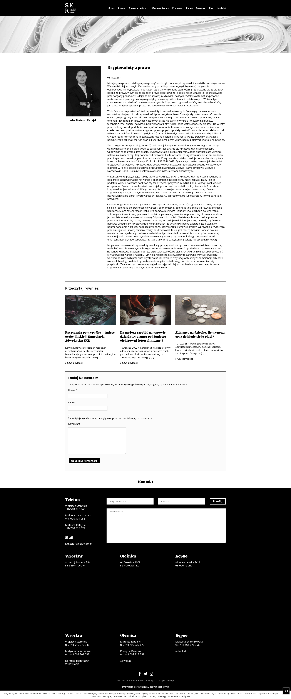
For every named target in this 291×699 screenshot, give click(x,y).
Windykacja (72, 664)
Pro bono (177, 8)
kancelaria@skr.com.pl (78, 543)
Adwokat (125, 660)
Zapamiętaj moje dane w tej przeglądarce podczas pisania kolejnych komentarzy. (110, 418)
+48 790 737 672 (75, 528)
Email (71, 402)
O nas (111, 8)
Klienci (189, 8)
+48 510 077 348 (75, 509)
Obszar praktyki (137, 8)
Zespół (121, 8)
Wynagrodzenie (160, 8)
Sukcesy (200, 8)
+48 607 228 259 (134, 654)
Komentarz (74, 423)
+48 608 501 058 (75, 518)
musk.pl (170, 680)
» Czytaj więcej (74, 363)
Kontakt (221, 8)
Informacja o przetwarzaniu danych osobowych (145, 686)
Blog (211, 8)
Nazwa (72, 390)
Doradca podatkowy (77, 660)
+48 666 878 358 (190, 644)
